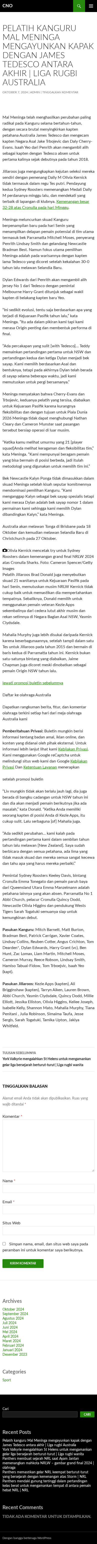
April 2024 (10, 1336)
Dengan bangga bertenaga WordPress (26, 1537)
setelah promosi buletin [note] (22, 779)
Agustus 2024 (13, 1318)
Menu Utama (91, 6)
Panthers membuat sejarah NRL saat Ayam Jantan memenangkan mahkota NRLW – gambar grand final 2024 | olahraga (48, 1463)
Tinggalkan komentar (60, 92)
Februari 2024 (13, 1345)
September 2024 (15, 1314)
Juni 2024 (10, 1327)
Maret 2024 (11, 1341)
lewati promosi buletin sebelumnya (32, 683)
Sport (6, 1380)
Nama (8, 1181)
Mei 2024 (9, 1332)
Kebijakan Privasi (73, 749)
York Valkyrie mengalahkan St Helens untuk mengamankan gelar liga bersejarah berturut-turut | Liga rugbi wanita (46, 1059)
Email (8, 1202)
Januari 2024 (12, 1350)
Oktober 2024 (13, 1309)
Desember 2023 (14, 1354)
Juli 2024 (9, 1323)
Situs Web (11, 1223)
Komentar (12, 1116)
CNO (7, 6)
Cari (5, 1409)
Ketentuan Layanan (40, 767)
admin (35, 92)
